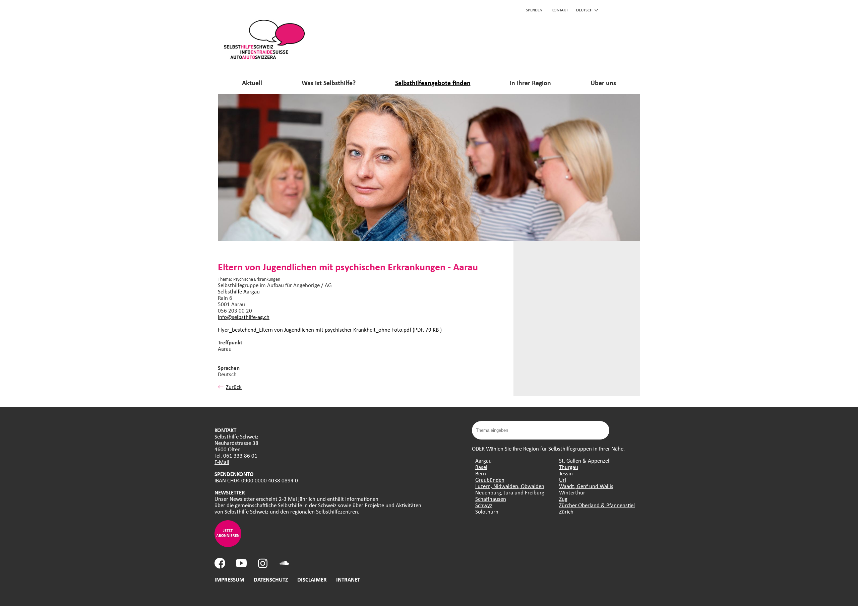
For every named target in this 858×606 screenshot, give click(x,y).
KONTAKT (560, 10)
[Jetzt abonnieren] (227, 545)
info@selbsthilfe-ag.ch (243, 317)
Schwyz (483, 505)
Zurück (234, 387)
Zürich (566, 511)
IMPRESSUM (229, 579)
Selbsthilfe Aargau (239, 291)
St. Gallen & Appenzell (585, 460)
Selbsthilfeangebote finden (433, 82)
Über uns (603, 82)
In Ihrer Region (530, 82)
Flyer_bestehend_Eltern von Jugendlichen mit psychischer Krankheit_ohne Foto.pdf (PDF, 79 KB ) (330, 329)
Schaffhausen (490, 498)
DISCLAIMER (312, 579)
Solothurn (486, 511)
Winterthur (572, 492)
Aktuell (252, 82)
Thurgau (568, 467)
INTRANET (348, 579)
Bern (480, 473)
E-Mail (221, 462)
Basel (481, 467)
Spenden (534, 10)
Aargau (483, 460)
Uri (562, 479)
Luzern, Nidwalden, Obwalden (509, 486)
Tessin (566, 473)
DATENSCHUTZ (271, 579)
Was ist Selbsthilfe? (329, 82)
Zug (563, 498)
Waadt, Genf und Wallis (586, 486)
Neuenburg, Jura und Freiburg (509, 492)
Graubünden (489, 479)
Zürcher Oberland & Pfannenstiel (597, 505)
